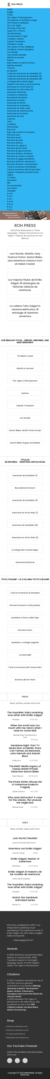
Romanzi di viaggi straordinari (20, 159)
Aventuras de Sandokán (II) (25, 500)
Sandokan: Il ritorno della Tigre (25, 617)
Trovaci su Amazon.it (16, 1034)
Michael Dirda (17, 807)
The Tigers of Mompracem (19, 17)
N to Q (10, 204)
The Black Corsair (15, 44)
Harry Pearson (17, 776)
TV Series (11, 177)
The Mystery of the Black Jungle (22, 20)
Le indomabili (25, 655)
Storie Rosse (12, 127)
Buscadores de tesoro (17, 97)
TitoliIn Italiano (11, 123)
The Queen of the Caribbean (20, 46)
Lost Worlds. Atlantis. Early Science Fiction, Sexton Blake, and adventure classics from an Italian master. (25, 259)
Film (9, 183)
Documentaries (14, 185)
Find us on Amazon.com (17, 1026)
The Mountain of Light (17, 36)
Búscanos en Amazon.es (18, 1037)
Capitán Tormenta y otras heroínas (23, 84)
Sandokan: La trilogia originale (25, 642)
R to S (9, 207)
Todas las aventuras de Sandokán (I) (24, 73)
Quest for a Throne (16, 30)
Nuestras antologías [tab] (32, 461)
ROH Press (16, 866)
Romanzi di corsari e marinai (20, 156)
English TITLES (10, 13)
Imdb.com (16, 760)
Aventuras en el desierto (18, 105)
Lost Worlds (12, 52)
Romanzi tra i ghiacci (17, 145)
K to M (10, 201)
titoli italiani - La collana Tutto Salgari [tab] (25, 579)
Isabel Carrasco (18, 791)
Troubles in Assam (15, 38)
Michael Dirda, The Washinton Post (25, 736)
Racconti (11, 129)
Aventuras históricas (16, 92)
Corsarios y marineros (17, 94)
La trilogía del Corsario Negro (20, 81)
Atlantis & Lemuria (15, 57)
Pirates (10, 60)
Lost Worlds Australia (16, 54)
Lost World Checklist (12, 189)
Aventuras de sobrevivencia (20, 111)
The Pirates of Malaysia (18, 22)
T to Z (9, 209)
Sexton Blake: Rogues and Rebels (25, 442)
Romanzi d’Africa (15, 143)
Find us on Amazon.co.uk (17, 1030)
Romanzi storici (14, 137)
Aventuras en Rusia (16, 100)
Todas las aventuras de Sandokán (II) (24, 76)
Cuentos (11, 119)
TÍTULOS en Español (12, 69)
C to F (10, 196)
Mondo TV (16, 904)
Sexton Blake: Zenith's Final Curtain (25, 430)
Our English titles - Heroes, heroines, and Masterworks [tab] (25, 341)
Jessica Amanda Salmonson (24, 843)
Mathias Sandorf (14, 65)
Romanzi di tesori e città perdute (22, 164)
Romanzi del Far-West (25, 679)
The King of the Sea (16, 28)
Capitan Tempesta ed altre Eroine (23, 172)
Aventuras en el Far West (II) (20, 89)
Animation (12, 180)
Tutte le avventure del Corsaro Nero (24, 169)
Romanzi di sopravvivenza (19, 151)
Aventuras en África (16, 102)
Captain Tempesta (16, 41)
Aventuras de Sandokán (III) (25, 525)
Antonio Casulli (18, 853)
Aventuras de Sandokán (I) (25, 475)
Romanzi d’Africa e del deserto (21, 161)
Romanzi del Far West (17, 148)
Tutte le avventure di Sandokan (21, 167)
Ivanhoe (25, 393)
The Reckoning (14, 33)
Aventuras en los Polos (17, 113)
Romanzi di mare (15, 140)
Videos (10, 175)
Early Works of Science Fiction (21, 62)
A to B (9, 193)
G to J (10, 199)
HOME (9, 9)
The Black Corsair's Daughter (20, 49)
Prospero (16, 719)
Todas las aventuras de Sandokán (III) (24, 78)
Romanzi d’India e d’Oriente (20, 153)
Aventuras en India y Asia (18, 108)
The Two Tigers (14, 25)
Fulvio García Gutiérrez (21, 879)
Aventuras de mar (15, 116)
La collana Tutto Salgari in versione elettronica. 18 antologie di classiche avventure (25, 311)
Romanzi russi (13, 135)
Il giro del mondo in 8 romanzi (21, 132)
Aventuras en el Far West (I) (20, 86)
